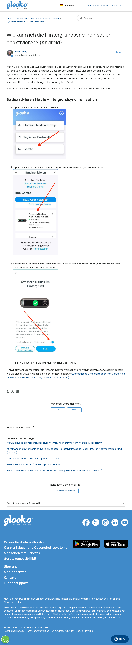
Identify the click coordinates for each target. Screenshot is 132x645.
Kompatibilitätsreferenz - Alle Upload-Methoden (33, 458)
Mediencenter (15, 572)
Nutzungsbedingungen (63, 630)
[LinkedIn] (17, 391)
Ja (58, 409)
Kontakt (10, 577)
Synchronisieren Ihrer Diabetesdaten (25, 21)
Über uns (11, 566)
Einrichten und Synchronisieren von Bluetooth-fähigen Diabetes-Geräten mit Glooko (54, 470)
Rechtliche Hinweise (14, 630)
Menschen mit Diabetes (22, 553)
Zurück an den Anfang (19, 427)
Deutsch (69, 5)
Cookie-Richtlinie (84, 630)
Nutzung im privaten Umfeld (45, 18)
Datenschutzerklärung (37, 630)
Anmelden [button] (116, 5)
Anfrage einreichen (97, 5)
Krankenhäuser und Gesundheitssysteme (35, 547)
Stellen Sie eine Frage (66, 490)
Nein (74, 409)
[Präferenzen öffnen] (5, 639)
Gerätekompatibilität (20, 558)
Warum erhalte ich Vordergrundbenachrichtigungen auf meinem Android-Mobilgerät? (54, 442)
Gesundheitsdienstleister (24, 542)
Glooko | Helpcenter (17, 18)
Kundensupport (16, 583)
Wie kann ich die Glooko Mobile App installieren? (34, 464)
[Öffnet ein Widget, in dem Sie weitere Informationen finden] (120, 639)
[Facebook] (8, 391)
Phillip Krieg (21, 51)
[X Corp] (12, 391)
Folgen (119, 52)
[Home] (17, 8)
